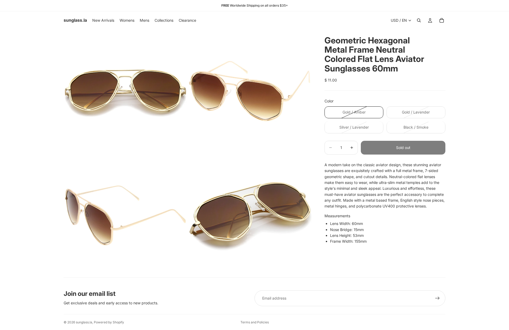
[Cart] (441, 20)
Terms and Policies (254, 322)
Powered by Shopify (109, 322)
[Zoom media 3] (125, 215)
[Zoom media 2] (250, 91)
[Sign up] (437, 298)
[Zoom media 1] (125, 91)
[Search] (419, 20)
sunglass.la (84, 322)
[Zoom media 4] (250, 215)
